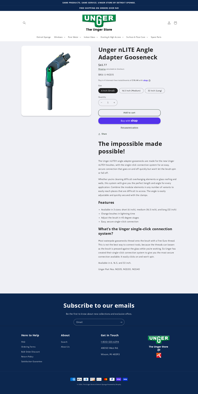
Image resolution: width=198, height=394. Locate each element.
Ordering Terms (28, 347)
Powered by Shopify (114, 384)
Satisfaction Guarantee (31, 361)
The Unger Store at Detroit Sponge (95, 384)
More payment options (129, 127)
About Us (65, 347)
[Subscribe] (121, 322)
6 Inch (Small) (108, 90)
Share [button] (104, 134)
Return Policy (27, 356)
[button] (24, 23)
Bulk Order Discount (30, 352)
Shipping (101, 69)
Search (64, 342)
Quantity (102, 97)
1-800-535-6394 (110, 341)
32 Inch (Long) (155, 90)
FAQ (23, 342)
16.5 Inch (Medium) (131, 90)
